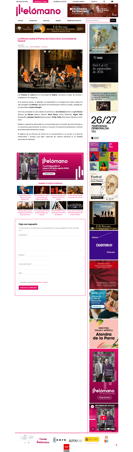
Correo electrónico (25, 264)
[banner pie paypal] (66, 447)
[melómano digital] (104, 38)
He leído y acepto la (34, 282)
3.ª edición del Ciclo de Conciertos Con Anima (75, 196)
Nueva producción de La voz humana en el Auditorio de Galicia (41, 197)
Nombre (22, 255)
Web (20, 273)
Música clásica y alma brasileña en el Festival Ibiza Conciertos (25, 212)
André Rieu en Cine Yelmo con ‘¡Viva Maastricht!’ (25, 197)
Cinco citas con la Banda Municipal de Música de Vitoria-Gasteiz (75, 212)
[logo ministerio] (92, 439)
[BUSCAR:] (98, 20)
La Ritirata (44, 47)
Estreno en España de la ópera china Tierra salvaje (58, 197)
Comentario (23, 235)
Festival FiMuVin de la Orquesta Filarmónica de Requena (58, 212)
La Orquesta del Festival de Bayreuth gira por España (42, 212)
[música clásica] (104, 304)
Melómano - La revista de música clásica (38, 10)
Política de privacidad (40, 282)
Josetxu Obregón (35, 47)
